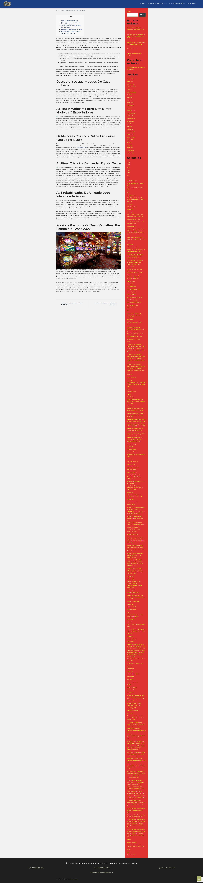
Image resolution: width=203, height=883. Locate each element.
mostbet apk (130, 499)
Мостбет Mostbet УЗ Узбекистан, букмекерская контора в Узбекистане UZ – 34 (136, 747)
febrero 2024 (130, 78)
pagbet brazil (130, 619)
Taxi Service (130, 679)
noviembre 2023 (131, 86)
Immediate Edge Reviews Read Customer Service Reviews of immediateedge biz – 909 (135, 439)
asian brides (130, 244)
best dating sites (131, 294)
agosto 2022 (130, 121)
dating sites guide (131, 377)
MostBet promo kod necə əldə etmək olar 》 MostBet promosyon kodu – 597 (136, 597)
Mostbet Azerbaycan (132, 534)
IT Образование (131, 449)
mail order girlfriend (132, 472)
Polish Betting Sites (132, 639)
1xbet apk (129, 204)
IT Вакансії (130, 446)
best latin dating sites (132, 305)
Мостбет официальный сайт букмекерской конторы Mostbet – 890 (136, 760)
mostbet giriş (130, 576)
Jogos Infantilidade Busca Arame (69, 20)
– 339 (128, 170)
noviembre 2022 (131, 113)
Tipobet (129, 684)
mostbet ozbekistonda (133, 592)
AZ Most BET (130, 267)
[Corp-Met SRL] (7, 4)
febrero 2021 (130, 150)
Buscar (129, 11)
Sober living (130, 671)
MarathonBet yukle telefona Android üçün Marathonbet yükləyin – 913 (134, 476)
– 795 (128, 178)
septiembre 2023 (131, 92)
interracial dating (131, 444)
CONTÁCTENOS (191, 4)
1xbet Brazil (130, 209)
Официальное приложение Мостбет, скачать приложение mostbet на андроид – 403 (135, 782)
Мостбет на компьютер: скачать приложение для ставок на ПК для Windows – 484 (136, 754)
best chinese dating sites (133, 289)
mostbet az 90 (131, 504)
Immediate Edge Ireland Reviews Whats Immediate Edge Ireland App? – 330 (135, 414)
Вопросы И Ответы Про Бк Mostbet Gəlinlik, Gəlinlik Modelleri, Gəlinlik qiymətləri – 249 (136, 724)
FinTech (129, 394)
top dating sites (131, 689)
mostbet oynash (131, 589)
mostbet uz (130, 604)
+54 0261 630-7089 (37, 868)
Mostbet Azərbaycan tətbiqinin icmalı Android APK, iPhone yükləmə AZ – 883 (135, 555)
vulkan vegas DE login (133, 710)
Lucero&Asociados (74, 879)
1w (128, 192)
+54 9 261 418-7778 (102, 868)
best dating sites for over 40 (134, 297)
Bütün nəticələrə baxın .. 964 (134, 336)
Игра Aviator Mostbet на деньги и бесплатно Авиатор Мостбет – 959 (136, 736)
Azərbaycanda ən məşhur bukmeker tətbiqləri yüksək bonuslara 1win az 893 (134, 276)
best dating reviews (132, 292)
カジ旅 (128, 849)
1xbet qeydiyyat (131, 226)
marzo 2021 (130, 147)
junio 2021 (129, 145)
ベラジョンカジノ (131, 854)
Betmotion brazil (131, 307)
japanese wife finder (132, 452)
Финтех (129, 839)
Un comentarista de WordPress (135, 67)
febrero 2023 (130, 105)
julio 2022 (129, 124)
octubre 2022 (130, 116)
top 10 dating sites (132, 687)
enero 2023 (130, 108)
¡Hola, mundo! (130, 69)
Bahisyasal (130, 284)
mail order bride (131, 464)
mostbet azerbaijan (132, 531)
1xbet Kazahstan (131, 223)
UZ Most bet (130, 692)
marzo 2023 (130, 102)
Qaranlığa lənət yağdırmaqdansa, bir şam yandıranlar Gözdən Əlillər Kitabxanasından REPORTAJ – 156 (136, 646)
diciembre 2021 (131, 131)
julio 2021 (129, 142)
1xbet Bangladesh (131, 206)
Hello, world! (130, 406)
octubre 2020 (130, 153)
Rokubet (129, 666)
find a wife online (131, 391)
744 (128, 241)
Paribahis (129, 622)
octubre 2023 (130, 89)
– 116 (128, 162)
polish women (130, 641)
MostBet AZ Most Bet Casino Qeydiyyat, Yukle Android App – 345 (135, 518)
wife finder (130, 713)
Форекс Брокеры (131, 842)
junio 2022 (129, 126)
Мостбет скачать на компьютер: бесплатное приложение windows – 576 (136, 766)
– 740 (128, 175)
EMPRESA (142, 4)
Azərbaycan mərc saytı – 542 (134, 269)
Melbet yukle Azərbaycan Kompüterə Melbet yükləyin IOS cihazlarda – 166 (135, 487)
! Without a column (132, 180)
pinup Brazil (130, 636)
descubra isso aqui (82, 147)
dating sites (130, 374)
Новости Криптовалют (133, 777)
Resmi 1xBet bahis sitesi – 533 (135, 663)
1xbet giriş (130, 212)
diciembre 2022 (131, 110)
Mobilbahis (130, 492)
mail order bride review (133, 467)
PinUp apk (130, 633)
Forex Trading (130, 397)
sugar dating (130, 676)
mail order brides (131, 469)
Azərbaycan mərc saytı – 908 (134, 272)
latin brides (130, 459)
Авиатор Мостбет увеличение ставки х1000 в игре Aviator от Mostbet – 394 (135, 717)
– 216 (128, 164)
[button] (199, 878)
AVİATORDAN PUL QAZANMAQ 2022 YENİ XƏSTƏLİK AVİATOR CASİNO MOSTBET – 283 (135, 256)
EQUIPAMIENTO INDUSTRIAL (177, 4)
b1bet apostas (131, 281)
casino (128, 341)
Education (129, 389)
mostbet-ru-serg (131, 609)
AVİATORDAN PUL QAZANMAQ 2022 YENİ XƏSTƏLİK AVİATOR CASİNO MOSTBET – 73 (135, 262)
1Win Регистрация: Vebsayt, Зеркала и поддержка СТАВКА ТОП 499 (135, 199)
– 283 (128, 167)
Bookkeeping (130, 319)
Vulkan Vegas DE (131, 708)
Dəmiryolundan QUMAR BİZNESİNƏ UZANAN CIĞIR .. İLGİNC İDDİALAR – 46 (136, 384)
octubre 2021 (130, 134)
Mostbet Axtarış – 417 (132, 502)
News (128, 612)
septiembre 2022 (131, 118)
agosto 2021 (130, 139)
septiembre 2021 (131, 137)
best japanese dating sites (134, 302)
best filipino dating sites (133, 300)
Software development (133, 674)
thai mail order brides (132, 682)
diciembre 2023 (131, 84)
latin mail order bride (132, 461)
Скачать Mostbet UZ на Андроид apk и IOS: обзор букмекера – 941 (136, 810)
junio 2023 (130, 97)
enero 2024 (130, 81)
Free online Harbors (132, 49)
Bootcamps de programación (134, 322)
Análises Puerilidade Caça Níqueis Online (71, 29)
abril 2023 (129, 100)
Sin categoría (81, 10)
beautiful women (131, 286)
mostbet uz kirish (131, 606)
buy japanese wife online (133, 339)
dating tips (130, 380)
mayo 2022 (130, 129)
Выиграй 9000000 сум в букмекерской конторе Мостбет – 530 (136, 730)
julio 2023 (129, 94)
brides (128, 324)
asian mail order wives (133, 247)
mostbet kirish (130, 579)
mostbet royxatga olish (133, 601)
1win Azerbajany (131, 195)
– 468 (128, 172)
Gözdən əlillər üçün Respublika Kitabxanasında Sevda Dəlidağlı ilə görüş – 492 (136, 401)
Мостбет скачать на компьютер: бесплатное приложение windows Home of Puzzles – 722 (136, 773)
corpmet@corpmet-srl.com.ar (102, 872)
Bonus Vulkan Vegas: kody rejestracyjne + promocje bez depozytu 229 (134, 314)
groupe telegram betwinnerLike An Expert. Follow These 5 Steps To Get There (136, 36)
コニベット (130, 852)
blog (128, 310)
